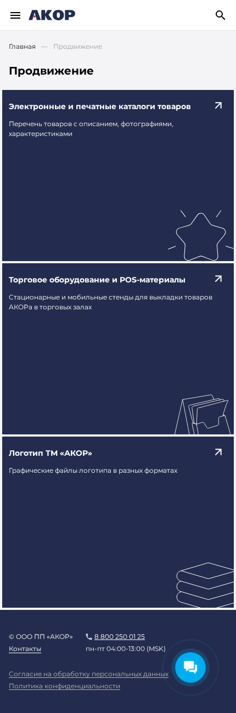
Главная (22, 46)
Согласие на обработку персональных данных (88, 674)
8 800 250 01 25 (119, 636)
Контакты (25, 648)
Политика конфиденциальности (64, 686)
